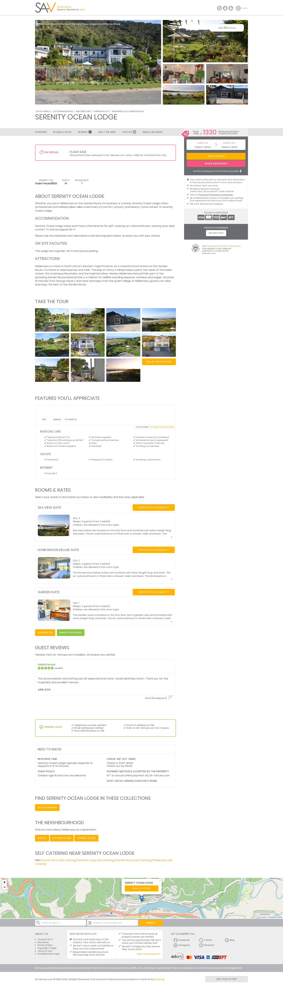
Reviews (84, 132)
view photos (227, 28)
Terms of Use (45, 951)
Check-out (229, 143)
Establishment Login (49, 953)
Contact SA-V (45, 939)
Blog (232, 940)
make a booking (70, 632)
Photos (127, 132)
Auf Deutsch (216, 233)
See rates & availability (153, 507)
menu (239, 8)
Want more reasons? (148, 954)
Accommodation (63, 111)
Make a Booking (152, 132)
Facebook (184, 940)
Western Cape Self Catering (96, 860)
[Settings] (230, 8)
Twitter (208, 940)
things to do (86, 838)
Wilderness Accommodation (128, 111)
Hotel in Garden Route (108, 24)
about (42, 838)
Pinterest (209, 945)
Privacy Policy (45, 945)
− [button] (4, 887)
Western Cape (83, 111)
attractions (62, 838)
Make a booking (142, 888)
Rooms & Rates (62, 132)
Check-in (202, 143)
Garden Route (101, 111)
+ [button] (4, 882)
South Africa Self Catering (59, 860)
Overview (41, 132)
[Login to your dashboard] (225, 8)
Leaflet (263, 917)
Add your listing (226, 979)
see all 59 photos (159, 361)
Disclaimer (43, 942)
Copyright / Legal (47, 948)
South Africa (43, 111)
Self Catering (47, 807)
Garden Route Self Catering (133, 860)
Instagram (184, 945)
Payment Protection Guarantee (216, 194)
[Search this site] (219, 8)
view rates (45, 632)
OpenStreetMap (276, 917)
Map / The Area (107, 132)
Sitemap (160, 979)
